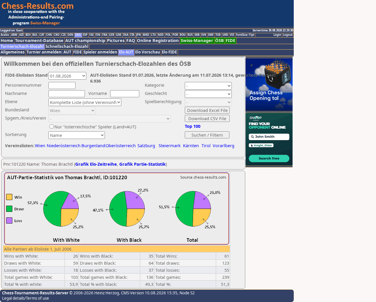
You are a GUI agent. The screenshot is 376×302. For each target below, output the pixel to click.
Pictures (116, 40)
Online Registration (158, 40)
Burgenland (93, 145)
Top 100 (192, 126)
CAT (41, 35)
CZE (63, 35)
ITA (132, 35)
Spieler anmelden (100, 52)
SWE (211, 35)
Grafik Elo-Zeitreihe (96, 164)
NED (161, 35)
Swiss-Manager (197, 40)
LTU (153, 35)
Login (277, 35)
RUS (190, 35)
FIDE (230, 40)
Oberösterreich (120, 145)
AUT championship (85, 40)
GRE (118, 35)
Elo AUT (126, 52)
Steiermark (170, 145)
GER (111, 35)
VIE (232, 35)
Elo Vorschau (147, 52)
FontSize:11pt (245, 35)
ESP (85, 35)
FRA (104, 35)
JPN (138, 35)
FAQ (130, 40)
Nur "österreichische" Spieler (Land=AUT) (95, 127)
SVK (203, 35)
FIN (97, 35)
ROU (183, 35)
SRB (196, 35)
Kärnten (191, 145)
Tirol (206, 145)
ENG (78, 35)
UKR (225, 35)
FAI (91, 35)
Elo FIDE (169, 52)
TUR (218, 35)
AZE (21, 35)
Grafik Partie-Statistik (142, 164)
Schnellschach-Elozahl (67, 46)
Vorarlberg (223, 145)
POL (168, 35)
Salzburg (146, 145)
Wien (40, 145)
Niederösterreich (63, 145)
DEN (70, 35)
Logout (288, 35)
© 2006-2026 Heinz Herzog (93, 293)
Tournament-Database (39, 40)
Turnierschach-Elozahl (22, 46)
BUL (35, 35)
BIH (28, 35)
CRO (56, 35)
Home (7, 40)
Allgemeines (13, 52)
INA (125, 35)
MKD (146, 35)
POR (175, 35)
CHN (49, 35)
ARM (14, 35)
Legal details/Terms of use (25, 298)
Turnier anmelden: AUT (48, 52)
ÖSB (219, 40)
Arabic (5, 35)
